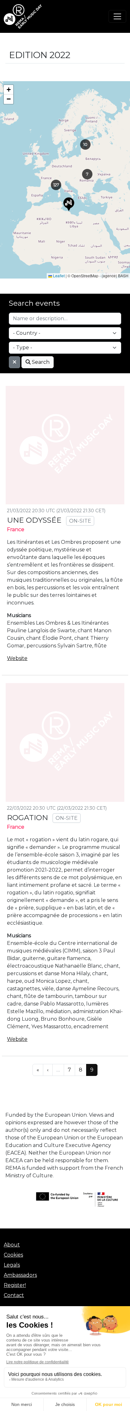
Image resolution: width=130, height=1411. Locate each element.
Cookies (13, 1255)
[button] (68, 204)
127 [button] (56, 184)
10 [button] (85, 144)
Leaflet (58, 275)
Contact (14, 1295)
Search (40, 362)
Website (17, 658)
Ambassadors (20, 1275)
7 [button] (87, 174)
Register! (15, 1285)
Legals (12, 1265)
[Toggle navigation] (117, 16)
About (12, 1245)
